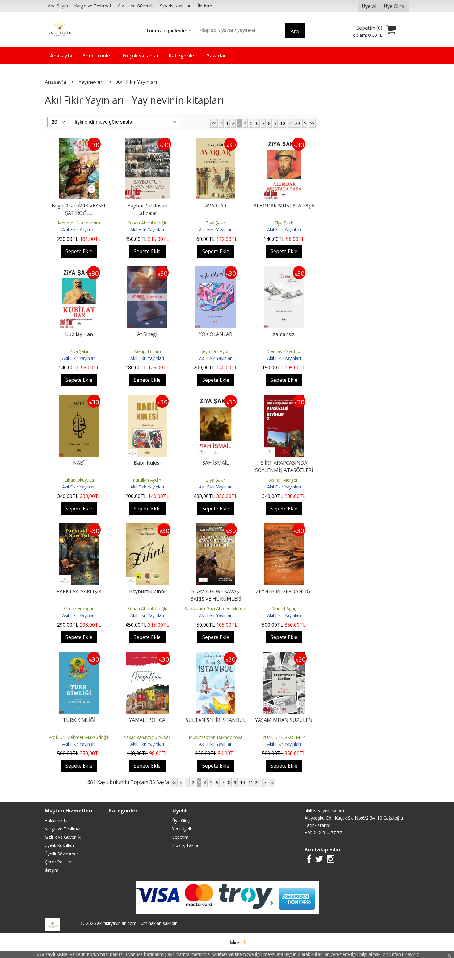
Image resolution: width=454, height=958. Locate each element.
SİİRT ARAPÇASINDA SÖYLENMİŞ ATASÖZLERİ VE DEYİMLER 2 (284, 470)
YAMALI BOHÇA (147, 720)
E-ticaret (217, 942)
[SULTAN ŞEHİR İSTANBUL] (215, 655)
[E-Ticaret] (237, 942)
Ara (294, 31)
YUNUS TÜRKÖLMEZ (284, 737)
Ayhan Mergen (284, 480)
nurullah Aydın (147, 480)
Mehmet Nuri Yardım (79, 223)
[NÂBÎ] (79, 398)
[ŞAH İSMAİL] (215, 398)
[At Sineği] (147, 269)
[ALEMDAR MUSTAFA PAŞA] (284, 141)
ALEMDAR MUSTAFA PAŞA (284, 205)
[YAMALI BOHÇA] (147, 655)
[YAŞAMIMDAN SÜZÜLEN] (284, 655)
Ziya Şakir (215, 223)
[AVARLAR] (215, 141)
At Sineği (147, 334)
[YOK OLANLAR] (215, 269)
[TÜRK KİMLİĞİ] (79, 655)
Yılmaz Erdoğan (79, 608)
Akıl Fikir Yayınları (79, 229)
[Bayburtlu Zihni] (147, 527)
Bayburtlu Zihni (147, 591)
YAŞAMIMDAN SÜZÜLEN (284, 720)
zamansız (284, 334)
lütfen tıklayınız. (404, 954)
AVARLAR (215, 205)
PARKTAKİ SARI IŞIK (79, 591)
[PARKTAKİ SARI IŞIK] (79, 527)
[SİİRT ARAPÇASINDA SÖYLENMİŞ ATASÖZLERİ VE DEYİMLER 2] (284, 398)
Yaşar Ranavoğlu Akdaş (147, 737)
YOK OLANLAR (215, 334)
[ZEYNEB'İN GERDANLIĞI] (284, 527)
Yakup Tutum (147, 351)
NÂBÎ (79, 462)
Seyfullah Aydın (215, 351)
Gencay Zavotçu (283, 351)
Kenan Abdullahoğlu (147, 223)
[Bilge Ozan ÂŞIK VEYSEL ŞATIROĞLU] (79, 141)
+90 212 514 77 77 (323, 833)
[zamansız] (284, 269)
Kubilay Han (79, 334)
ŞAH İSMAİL (215, 462)
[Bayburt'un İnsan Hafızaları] (147, 141)
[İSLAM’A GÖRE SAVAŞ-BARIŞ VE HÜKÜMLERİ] (215, 527)
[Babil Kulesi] (147, 398)
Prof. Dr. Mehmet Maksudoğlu (79, 737)
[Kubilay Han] (79, 269)
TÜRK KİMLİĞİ (79, 720)
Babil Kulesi (147, 462)
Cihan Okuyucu (79, 480)
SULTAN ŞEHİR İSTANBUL (216, 720)
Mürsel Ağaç (283, 608)
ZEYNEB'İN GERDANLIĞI (284, 591)
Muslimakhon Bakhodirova (215, 737)
